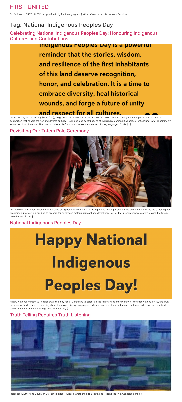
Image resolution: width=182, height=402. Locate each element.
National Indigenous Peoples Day (45, 222)
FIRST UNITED (29, 6)
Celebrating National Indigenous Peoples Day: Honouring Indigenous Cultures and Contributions (84, 35)
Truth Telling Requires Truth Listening (50, 315)
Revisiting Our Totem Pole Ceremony (49, 131)
